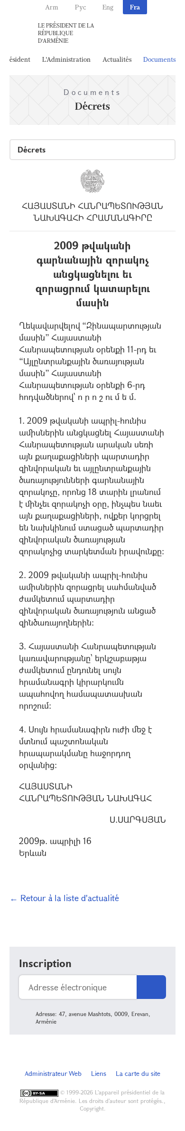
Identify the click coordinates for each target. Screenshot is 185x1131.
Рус (80, 6)
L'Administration (66, 59)
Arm (51, 6)
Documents (159, 59)
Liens (98, 1073)
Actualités (116, 59)
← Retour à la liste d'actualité (64, 897)
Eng (107, 6)
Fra (135, 6)
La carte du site (138, 1073)
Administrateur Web (53, 1073)
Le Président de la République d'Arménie (66, 32)
